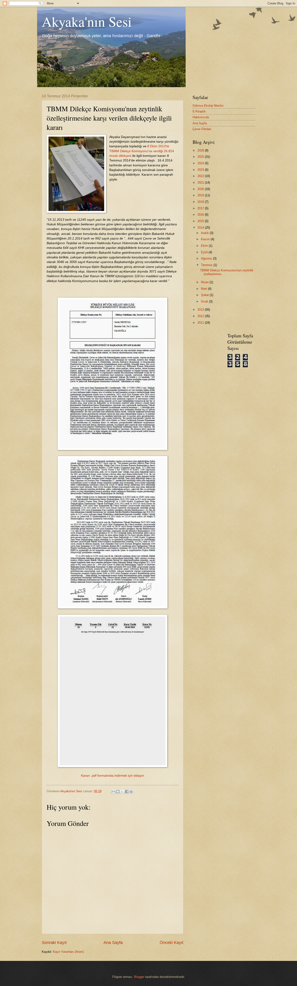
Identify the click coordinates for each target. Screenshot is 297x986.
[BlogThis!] (118, 791)
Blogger (139, 977)
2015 (201, 221)
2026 (201, 150)
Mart (204, 288)
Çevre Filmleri (202, 129)
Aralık (205, 233)
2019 (201, 195)
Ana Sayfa (113, 942)
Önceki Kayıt (171, 942)
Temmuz (207, 265)
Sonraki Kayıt (54, 942)
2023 (201, 169)
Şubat (205, 295)
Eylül (205, 252)
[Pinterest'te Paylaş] (131, 791)
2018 (201, 202)
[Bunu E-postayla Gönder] (113, 791)
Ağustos (207, 258)
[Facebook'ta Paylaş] (126, 791)
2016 (201, 214)
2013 (201, 309)
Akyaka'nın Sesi (87, 21)
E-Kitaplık (199, 111)
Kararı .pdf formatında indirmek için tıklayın (112, 775)
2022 (201, 176)
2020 (201, 189)
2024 (201, 163)
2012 (201, 316)
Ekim (205, 245)
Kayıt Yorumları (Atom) (68, 951)
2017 (201, 208)
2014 (201, 227)
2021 (201, 182)
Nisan (205, 282)
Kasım (206, 239)
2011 (201, 322)
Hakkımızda (201, 117)
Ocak (205, 301)
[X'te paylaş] (122, 791)
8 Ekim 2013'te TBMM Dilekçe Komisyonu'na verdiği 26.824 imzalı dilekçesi (141, 151)
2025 (201, 156)
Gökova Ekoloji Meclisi (208, 105)
